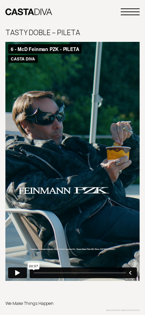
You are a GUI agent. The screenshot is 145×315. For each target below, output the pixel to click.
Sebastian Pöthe (130, 310)
